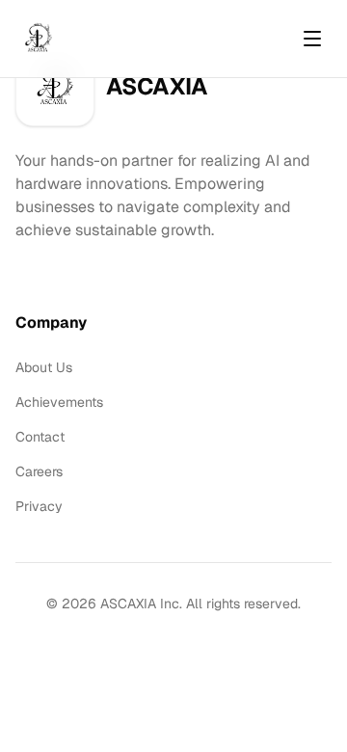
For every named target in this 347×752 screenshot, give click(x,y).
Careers (39, 471)
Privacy (39, 506)
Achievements (59, 402)
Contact (40, 436)
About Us (43, 367)
